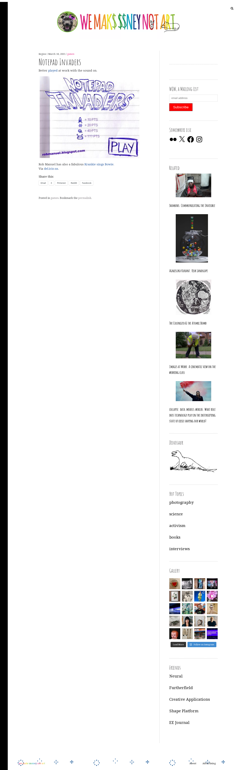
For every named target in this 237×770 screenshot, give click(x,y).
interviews (179, 549)
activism (177, 525)
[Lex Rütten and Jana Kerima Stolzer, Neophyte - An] (199, 583)
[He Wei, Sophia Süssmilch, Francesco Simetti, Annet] (187, 596)
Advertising (209, 763)
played (53, 70)
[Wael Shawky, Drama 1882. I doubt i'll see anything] (212, 583)
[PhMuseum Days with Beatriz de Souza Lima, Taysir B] (199, 621)
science (176, 514)
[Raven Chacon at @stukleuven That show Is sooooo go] (174, 608)
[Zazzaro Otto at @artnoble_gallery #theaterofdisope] (174, 621)
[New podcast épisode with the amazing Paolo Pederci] (199, 608)
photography (181, 502)
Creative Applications (189, 699)
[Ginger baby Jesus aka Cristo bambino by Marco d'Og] (174, 633)
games (70, 54)
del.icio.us (51, 168)
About (192, 763)
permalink (84, 198)
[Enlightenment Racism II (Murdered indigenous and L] (174, 596)
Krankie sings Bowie (99, 164)
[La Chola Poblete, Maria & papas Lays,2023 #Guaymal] (212, 608)
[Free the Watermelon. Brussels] (199, 633)
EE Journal (179, 722)
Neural (176, 676)
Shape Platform (183, 711)
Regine (43, 54)
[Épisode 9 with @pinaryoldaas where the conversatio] (199, 596)
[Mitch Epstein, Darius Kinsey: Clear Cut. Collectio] (187, 583)
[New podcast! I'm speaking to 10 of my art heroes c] (212, 621)
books (174, 537)
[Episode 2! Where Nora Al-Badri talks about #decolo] (187, 621)
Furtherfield (181, 688)
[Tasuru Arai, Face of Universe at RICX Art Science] (212, 596)
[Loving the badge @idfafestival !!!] (174, 583)
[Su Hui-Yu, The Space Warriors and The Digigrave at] (212, 633)
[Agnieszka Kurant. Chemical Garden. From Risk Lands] (187, 608)
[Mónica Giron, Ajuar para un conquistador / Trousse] (187, 633)
